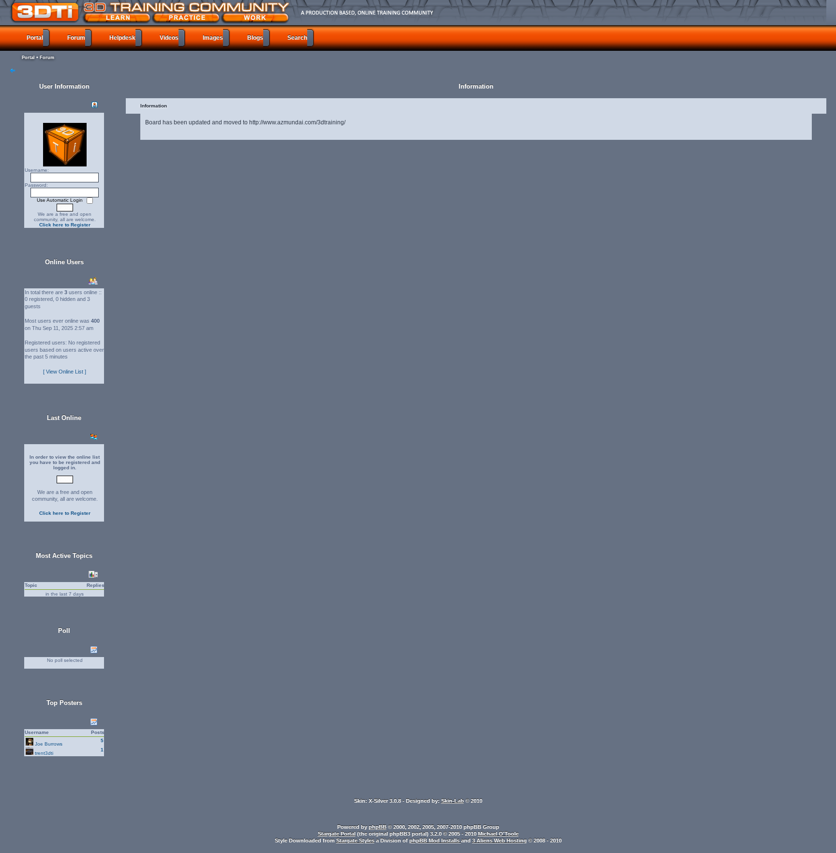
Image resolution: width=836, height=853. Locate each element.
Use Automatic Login (60, 200)
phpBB (378, 827)
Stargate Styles (355, 840)
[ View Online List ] (64, 371)
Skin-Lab (452, 801)
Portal (28, 57)
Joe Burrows (48, 744)
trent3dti (44, 753)
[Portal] (399, 12)
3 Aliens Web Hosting (499, 840)
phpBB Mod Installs (435, 840)
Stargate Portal (337, 834)
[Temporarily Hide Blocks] (12, 71)
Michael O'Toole (498, 834)
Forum (47, 57)
